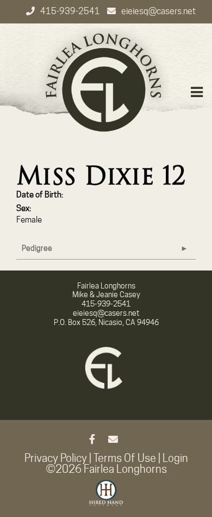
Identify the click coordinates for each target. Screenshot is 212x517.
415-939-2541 (71, 11)
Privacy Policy (55, 458)
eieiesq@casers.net (158, 11)
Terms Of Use (124, 458)
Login (175, 458)
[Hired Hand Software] (106, 498)
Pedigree (37, 248)
